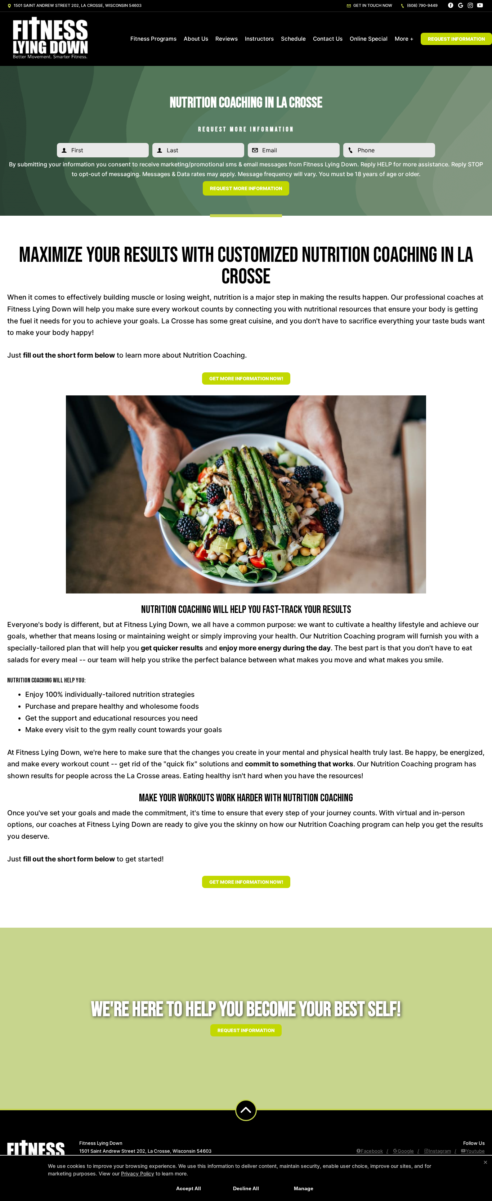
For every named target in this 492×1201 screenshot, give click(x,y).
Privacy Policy (137, 1173)
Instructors (259, 38)
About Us (196, 38)
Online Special (369, 38)
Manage (303, 1188)
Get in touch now (372, 5)
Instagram (440, 1151)
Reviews (226, 38)
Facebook (372, 1151)
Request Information (456, 39)
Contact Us (328, 38)
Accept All (188, 1188)
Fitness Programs (153, 38)
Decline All (246, 1188)
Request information (246, 1030)
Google (406, 1151)
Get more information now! (246, 378)
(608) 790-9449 (422, 5)
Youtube (475, 1151)
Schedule (293, 38)
